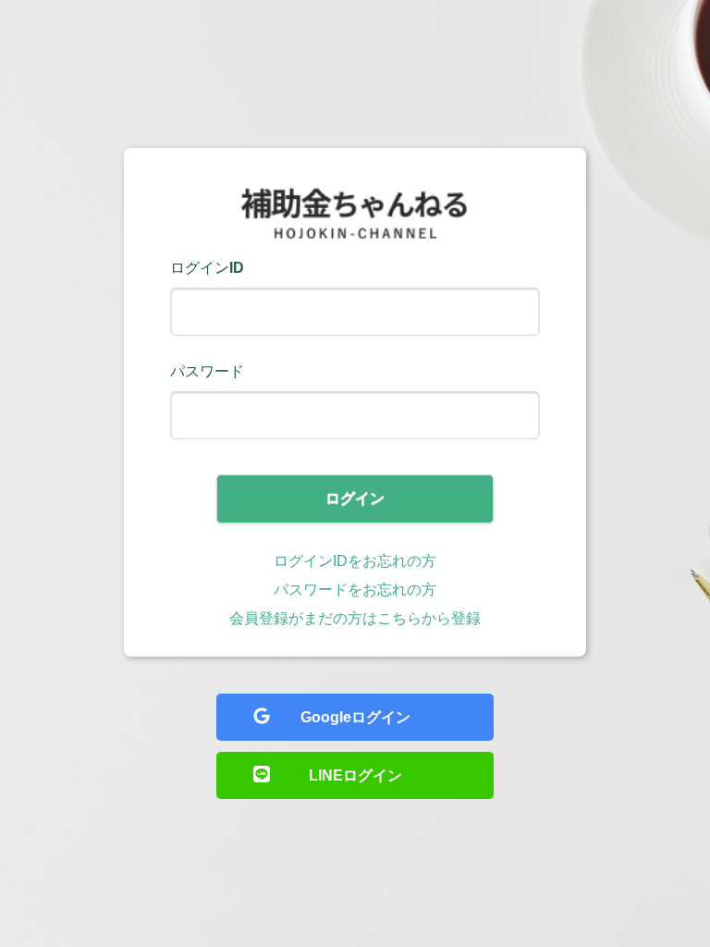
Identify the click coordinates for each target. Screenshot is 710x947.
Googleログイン (355, 717)
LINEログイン (355, 775)
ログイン (355, 498)
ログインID (207, 268)
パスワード (207, 371)
